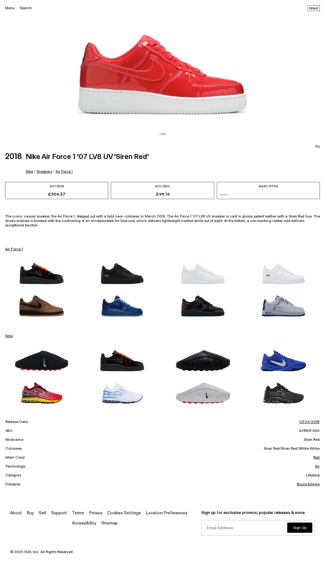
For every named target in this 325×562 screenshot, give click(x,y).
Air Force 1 (64, 171)
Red (316, 458)
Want (313, 8)
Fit (317, 147)
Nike (29, 171)
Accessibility (84, 523)
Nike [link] (9, 336)
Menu (10, 8)
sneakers (44, 171)
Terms (78, 513)
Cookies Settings (124, 513)
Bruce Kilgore (308, 484)
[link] (41, 273)
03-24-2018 (309, 422)
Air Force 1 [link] (14, 249)
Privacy (95, 513)
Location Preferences (167, 513)
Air (317, 466)
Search (26, 8)
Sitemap (109, 523)
